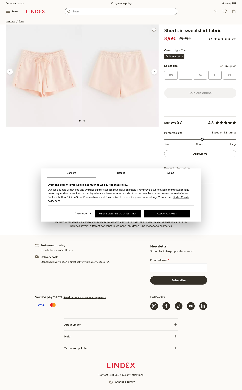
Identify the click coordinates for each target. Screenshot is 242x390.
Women (10, 21)
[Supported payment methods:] (92, 305)
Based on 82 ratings (224, 132)
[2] (84, 121)
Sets (21, 21)
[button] (44, 75)
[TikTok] (178, 306)
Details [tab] (121, 172)
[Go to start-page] (35, 11)
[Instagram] (154, 306)
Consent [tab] (71, 172)
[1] (80, 121)
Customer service (15, 3)
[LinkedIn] (203, 306)
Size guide (230, 65)
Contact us (105, 375)
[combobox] (121, 11)
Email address (159, 260)
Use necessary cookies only (118, 213)
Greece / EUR (229, 3)
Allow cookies (167, 213)
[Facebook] (166, 306)
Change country (125, 381)
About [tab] (170, 172)
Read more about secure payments (85, 297)
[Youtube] (191, 306)
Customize (81, 213)
